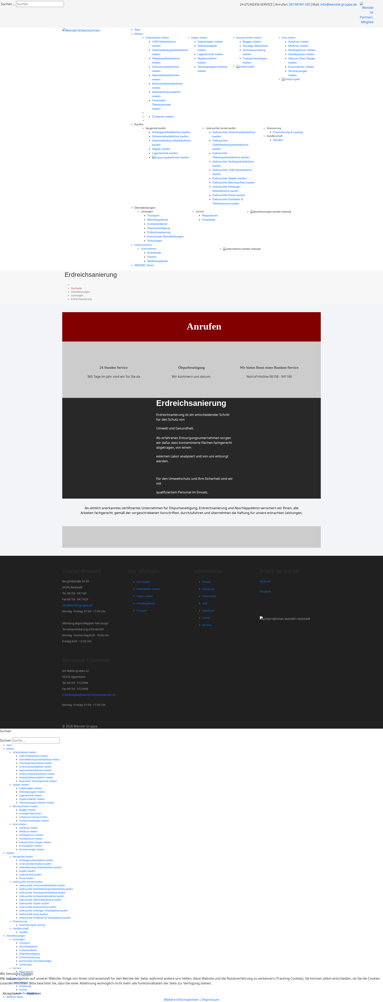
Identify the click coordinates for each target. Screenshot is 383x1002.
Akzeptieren (12, 993)
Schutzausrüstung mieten (33, 817)
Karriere (206, 625)
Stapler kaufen (161, 148)
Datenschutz (209, 596)
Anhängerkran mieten (302, 50)
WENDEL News (144, 265)
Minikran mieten (298, 45)
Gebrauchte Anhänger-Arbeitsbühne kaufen (43, 910)
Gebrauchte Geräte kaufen (27, 881)
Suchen (5, 740)
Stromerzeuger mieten (31, 849)
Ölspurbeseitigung (158, 228)
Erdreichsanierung (158, 232)
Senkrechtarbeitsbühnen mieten (37, 774)
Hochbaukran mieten (301, 54)
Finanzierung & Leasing (288, 132)
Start (137, 29)
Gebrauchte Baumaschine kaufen (233, 182)
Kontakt (206, 582)
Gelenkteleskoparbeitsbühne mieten (39, 759)
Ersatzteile (208, 219)
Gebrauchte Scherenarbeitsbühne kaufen (42, 885)
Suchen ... (8, 4)
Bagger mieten (252, 41)
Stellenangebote (157, 261)
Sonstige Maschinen (255, 45)
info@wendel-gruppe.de (338, 4)
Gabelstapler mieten (210, 41)
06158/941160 (299, 4)
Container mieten (163, 116)
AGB (204, 603)
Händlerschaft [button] (21, 928)
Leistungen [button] (19, 939)
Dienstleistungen (15, 935)
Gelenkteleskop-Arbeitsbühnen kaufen (40, 867)
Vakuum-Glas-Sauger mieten (35, 842)
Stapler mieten (199, 37)
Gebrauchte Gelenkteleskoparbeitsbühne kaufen (230, 144)
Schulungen (154, 240)
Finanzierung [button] (20, 921)
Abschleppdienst (157, 219)
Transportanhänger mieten (34, 820)
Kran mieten (288, 37)
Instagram (265, 591)
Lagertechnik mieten (210, 54)
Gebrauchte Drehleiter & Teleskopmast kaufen (45, 917)
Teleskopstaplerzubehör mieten (36, 802)
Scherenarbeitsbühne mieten (35, 766)
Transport (153, 215)
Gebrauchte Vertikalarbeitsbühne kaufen (41, 896)
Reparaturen (210, 215)
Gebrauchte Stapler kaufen (229, 178)
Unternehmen (143, 244)
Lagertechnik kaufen (165, 153)
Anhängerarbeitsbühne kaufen (171, 132)
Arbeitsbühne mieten (157, 37)
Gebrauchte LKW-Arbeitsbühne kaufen (40, 899)
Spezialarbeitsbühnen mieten (35, 770)
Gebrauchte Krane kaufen (228, 195)
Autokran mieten (298, 41)
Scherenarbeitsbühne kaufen (170, 136)
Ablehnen (34, 993)
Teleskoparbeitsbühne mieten (35, 763)
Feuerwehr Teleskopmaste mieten (161, 104)
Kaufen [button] (10, 853)
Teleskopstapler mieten (32, 792)
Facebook (265, 581)
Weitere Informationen (181, 999)
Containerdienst (157, 223)
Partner (152, 256)
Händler (278, 139)
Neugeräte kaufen (23, 856)
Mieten (138, 33)
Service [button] (17, 968)
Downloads (154, 252)
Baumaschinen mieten (248, 37)
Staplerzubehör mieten (32, 799)
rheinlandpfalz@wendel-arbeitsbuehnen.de (89, 695)
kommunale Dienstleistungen (165, 236)
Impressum (208, 589)
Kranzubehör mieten (301, 66)
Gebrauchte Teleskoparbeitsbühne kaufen (42, 892)
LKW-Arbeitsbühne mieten (33, 756)
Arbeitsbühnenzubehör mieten (36, 777)
